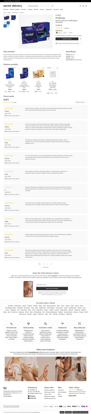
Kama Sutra (24, 310)
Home (4, 12)
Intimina (80, 308)
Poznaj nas (61, 390)
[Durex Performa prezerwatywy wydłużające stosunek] (24, 72)
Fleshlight (20, 308)
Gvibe (36, 308)
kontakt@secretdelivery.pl (35, 393)
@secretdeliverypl (34, 352)
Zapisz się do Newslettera (52, 288)
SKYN (86, 312)
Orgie (31, 312)
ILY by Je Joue (59, 308)
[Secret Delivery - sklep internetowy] (12, 6)
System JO (40, 314)
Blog (59, 394)
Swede (35, 314)
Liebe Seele (39, 310)
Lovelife (51, 310)
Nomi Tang (14, 312)
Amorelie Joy (17, 306)
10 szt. (40, 91)
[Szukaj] (52, 6)
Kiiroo (29, 310)
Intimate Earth (72, 308)
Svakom (29, 314)
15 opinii (66, 28)
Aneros (24, 306)
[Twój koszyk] (86, 6)
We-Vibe (55, 314)
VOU (50, 314)
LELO (33, 310)
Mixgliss (83, 310)
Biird (44, 306)
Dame (72, 306)
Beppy (40, 306)
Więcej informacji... (36, 412)
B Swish (35, 306)
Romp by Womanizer (51, 312)
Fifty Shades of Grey (10, 308)
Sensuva (76, 312)
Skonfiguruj (68, 412)
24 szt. (70, 32)
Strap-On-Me (22, 314)
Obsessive (21, 312)
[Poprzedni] (21, 31)
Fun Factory (27, 308)
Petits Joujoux (37, 312)
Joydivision (13, 310)
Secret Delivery (68, 312)
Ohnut (27, 312)
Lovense (57, 310)
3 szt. (59, 32)
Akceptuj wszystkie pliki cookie (80, 412)
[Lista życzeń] (80, 6)
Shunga (81, 312)
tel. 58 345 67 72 (32, 390)
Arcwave (29, 306)
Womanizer (62, 314)
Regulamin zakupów (49, 396)
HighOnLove (42, 308)
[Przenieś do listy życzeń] (80, 38)
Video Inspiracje (62, 392)
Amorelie (10, 306)
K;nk (18, 310)
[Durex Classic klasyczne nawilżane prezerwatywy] (9, 72)
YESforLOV (69, 314)
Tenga (46, 314)
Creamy (67, 306)
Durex (58, 15)
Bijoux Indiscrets (51, 306)
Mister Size (77, 310)
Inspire (66, 308)
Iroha (84, 308)
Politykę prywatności (57, 294)
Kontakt (60, 396)
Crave (62, 306)
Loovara (46, 310)
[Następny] (50, 31)
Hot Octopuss (50, 308)
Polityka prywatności (49, 398)
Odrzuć (62, 412)
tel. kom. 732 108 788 (33, 391)
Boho (58, 306)
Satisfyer (60, 312)
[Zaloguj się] (83, 6)
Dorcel (77, 306)
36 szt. (56, 93)
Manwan (71, 310)
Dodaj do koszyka (67, 39)
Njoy (9, 312)
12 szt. (64, 32)
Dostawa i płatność (49, 390)
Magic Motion (63, 310)
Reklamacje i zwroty (49, 392)
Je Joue (7, 310)
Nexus (5, 312)
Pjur (44, 312)
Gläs (32, 308)
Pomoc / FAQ (47, 394)
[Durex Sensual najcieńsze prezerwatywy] (38, 72)
